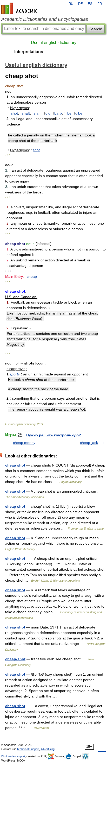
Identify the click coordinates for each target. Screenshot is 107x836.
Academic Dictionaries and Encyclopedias (44, 19)
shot (14, 113)
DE (80, 4)
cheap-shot (15, 659)
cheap (32, 276)
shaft (26, 113)
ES (90, 4)
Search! (95, 29)
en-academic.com (20, 8)
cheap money (24, 443)
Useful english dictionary (53, 42)
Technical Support (28, 749)
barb (58, 113)
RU (71, 4)
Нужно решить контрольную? (53, 435)
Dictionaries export (13, 756)
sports (15, 374)
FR (99, 4)
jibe (68, 113)
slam (38, 113)
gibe (78, 113)
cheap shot (15, 465)
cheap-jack (89, 443)
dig (47, 113)
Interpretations (28, 51)
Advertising (48, 749)
